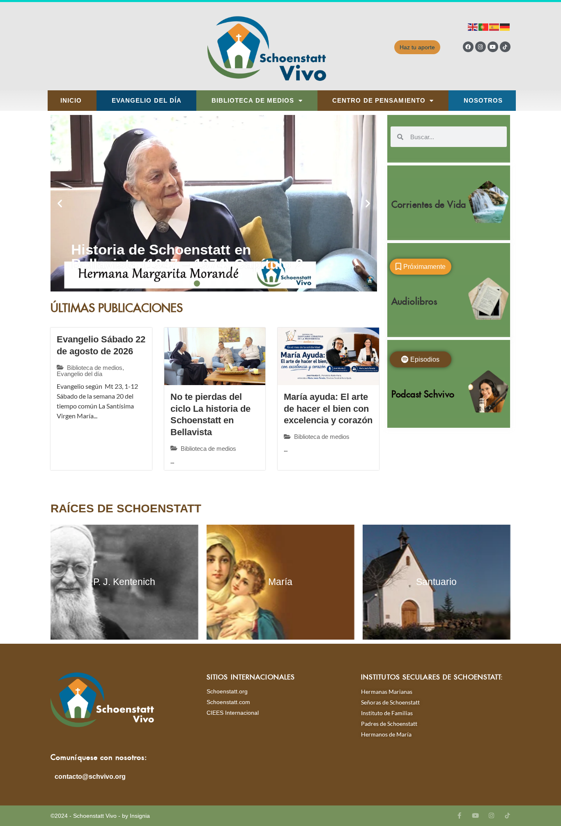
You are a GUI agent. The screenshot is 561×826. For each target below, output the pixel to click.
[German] (505, 26)
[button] (60, 203)
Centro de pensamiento (378, 100)
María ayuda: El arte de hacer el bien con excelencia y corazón (328, 408)
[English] (473, 26)
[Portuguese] (483, 26)
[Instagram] (480, 46)
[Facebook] (468, 46)
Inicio (71, 100)
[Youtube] (492, 46)
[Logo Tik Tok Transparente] (505, 46)
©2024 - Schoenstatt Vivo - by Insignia (100, 815)
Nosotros (483, 100)
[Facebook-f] (459, 815)
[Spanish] (494, 26)
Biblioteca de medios (253, 100)
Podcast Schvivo (423, 392)
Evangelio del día (147, 100)
